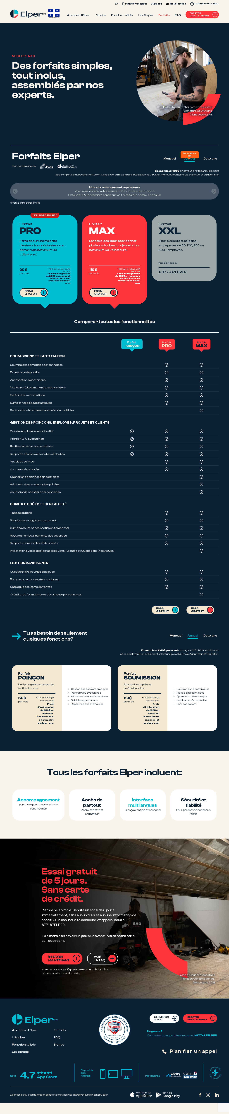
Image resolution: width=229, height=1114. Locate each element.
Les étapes (20, 1052)
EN (116, 3)
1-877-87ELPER (205, 1035)
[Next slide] (213, 191)
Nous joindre (178, 3)
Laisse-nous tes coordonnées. (61, 973)
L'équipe (18, 1037)
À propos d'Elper (25, 1030)
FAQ (57, 1037)
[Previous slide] (15, 191)
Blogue (59, 1044)
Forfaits (60, 1030)
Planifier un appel (136, 3)
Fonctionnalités (24, 1044)
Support (156, 3)
